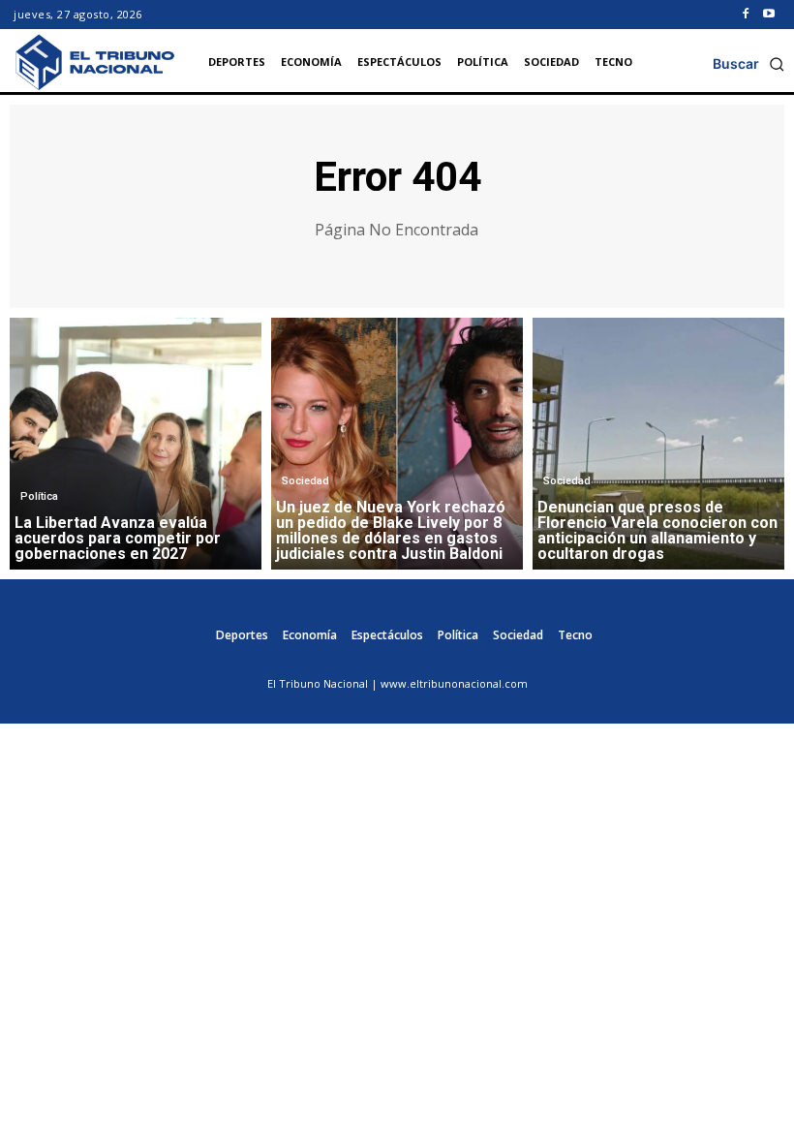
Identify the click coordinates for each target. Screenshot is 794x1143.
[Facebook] (745, 14)
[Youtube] (768, 14)
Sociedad (305, 481)
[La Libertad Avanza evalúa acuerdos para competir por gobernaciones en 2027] (135, 444)
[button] (748, 64)
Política (39, 496)
